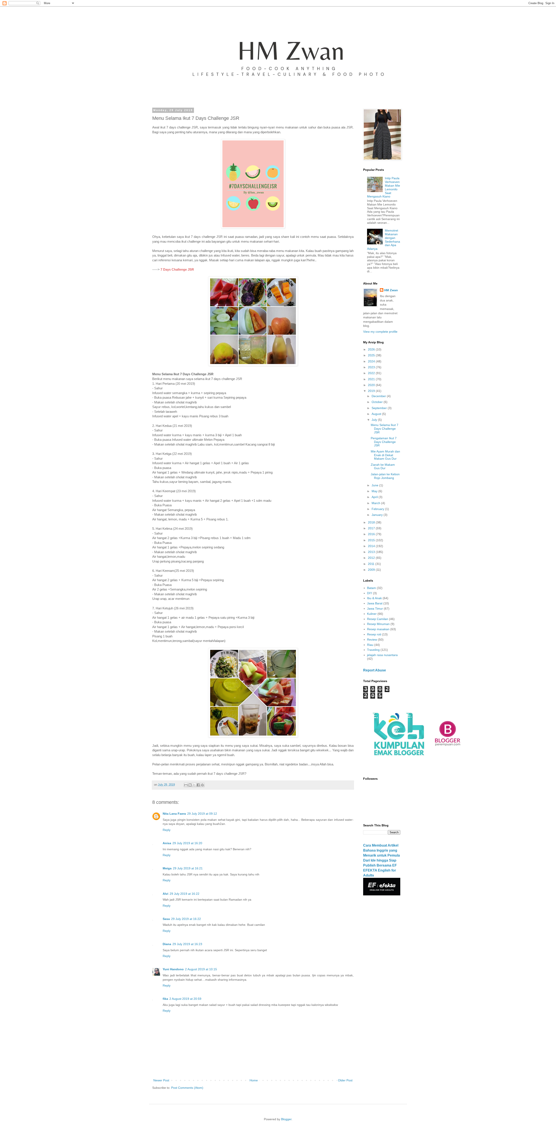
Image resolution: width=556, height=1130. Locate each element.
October (378, 402)
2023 (372, 367)
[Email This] (186, 785)
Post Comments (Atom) (187, 1087)
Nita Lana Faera (174, 813)
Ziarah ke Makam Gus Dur (383, 466)
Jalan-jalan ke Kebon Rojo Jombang (385, 476)
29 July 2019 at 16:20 (187, 843)
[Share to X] (194, 785)
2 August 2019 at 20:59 (185, 998)
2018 (372, 522)
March (376, 503)
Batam (371, 588)
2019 (372, 391)
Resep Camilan (377, 619)
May (375, 491)
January (378, 514)
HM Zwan (391, 290)
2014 (372, 546)
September (380, 408)
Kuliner (372, 613)
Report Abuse (374, 670)
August (377, 414)
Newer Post (161, 1080)
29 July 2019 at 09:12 (202, 813)
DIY (369, 593)
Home (254, 1080)
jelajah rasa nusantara (382, 655)
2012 (372, 557)
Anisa (167, 843)
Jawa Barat (374, 603)
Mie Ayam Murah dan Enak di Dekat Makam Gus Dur (385, 455)
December (379, 396)
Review (372, 639)
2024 (372, 361)
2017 (372, 528)
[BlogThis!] (190, 785)
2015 (372, 540)
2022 (372, 373)
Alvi (165, 893)
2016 (372, 534)
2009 (372, 569)
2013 (372, 552)
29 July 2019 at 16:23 (187, 944)
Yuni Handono (173, 969)
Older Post (345, 1080)
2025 (372, 355)
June (375, 485)
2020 (372, 385)
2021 (372, 379)
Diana (167, 944)
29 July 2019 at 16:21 (188, 868)
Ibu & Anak (374, 598)
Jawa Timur (375, 608)
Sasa (166, 919)
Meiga (167, 868)
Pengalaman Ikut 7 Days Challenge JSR (384, 441)
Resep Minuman (378, 624)
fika (165, 998)
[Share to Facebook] (198, 785)
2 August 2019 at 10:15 (201, 969)
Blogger (286, 1119)
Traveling (373, 649)
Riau (370, 644)
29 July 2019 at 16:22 (184, 893)
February (378, 509)
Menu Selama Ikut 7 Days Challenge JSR (384, 428)
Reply (166, 830)
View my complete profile (380, 331)
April (375, 497)
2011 (371, 564)
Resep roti (374, 634)
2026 (372, 349)
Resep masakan (378, 629)
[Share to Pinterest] (202, 785)
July (375, 419)
